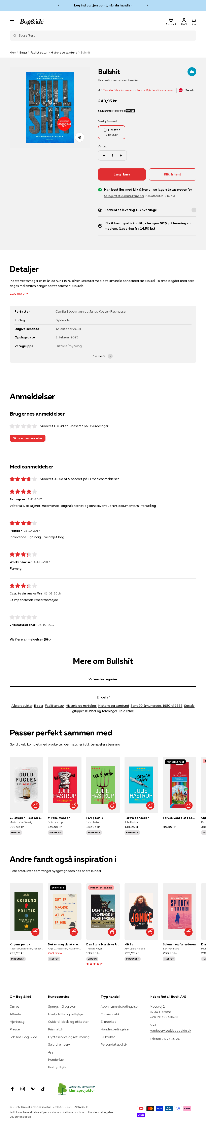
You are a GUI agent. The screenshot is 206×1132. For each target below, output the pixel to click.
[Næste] (147, 5)
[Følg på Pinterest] (33, 1089)
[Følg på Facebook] (12, 1089)
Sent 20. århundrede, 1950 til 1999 (156, 706)
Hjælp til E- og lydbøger (66, 1014)
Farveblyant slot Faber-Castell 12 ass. (179, 818)
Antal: (102, 146)
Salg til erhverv (59, 1044)
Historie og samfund (64, 52)
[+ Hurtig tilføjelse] (35, 805)
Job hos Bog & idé (23, 1037)
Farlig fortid (94, 818)
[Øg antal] (121, 155)
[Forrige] (58, 5)
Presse (15, 1029)
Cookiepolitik (110, 1014)
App (51, 1052)
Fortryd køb (57, 1067)
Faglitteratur (39, 52)
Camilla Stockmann (117, 90)
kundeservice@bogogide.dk (170, 1030)
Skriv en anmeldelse (27, 438)
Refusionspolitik (73, 1112)
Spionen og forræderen (179, 944)
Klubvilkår (108, 1037)
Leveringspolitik (20, 1116)
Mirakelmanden (59, 818)
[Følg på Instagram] (22, 1089)
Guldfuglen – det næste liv (26, 818)
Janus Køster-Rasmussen (155, 90)
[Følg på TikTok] (43, 1089)
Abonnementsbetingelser (120, 1006)
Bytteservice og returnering (69, 1037)
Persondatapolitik (114, 1044)
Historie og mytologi (81, 706)
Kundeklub (56, 1059)
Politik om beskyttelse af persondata (34, 1112)
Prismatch (55, 1029)
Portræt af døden (137, 818)
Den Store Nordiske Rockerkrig (103, 944)
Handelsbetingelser (115, 1029)
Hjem (13, 52)
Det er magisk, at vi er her (64, 944)
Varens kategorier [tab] (103, 679)
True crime (126, 711)
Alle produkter (21, 706)
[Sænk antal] (104, 155)
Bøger (23, 52)
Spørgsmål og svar (62, 1006)
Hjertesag (17, 1022)
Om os (15, 1006)
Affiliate (15, 1014)
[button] (94, 964)
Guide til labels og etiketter (68, 1022)
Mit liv (129, 944)
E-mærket (108, 1022)
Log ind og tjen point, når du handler (103, 5)
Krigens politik (20, 944)
